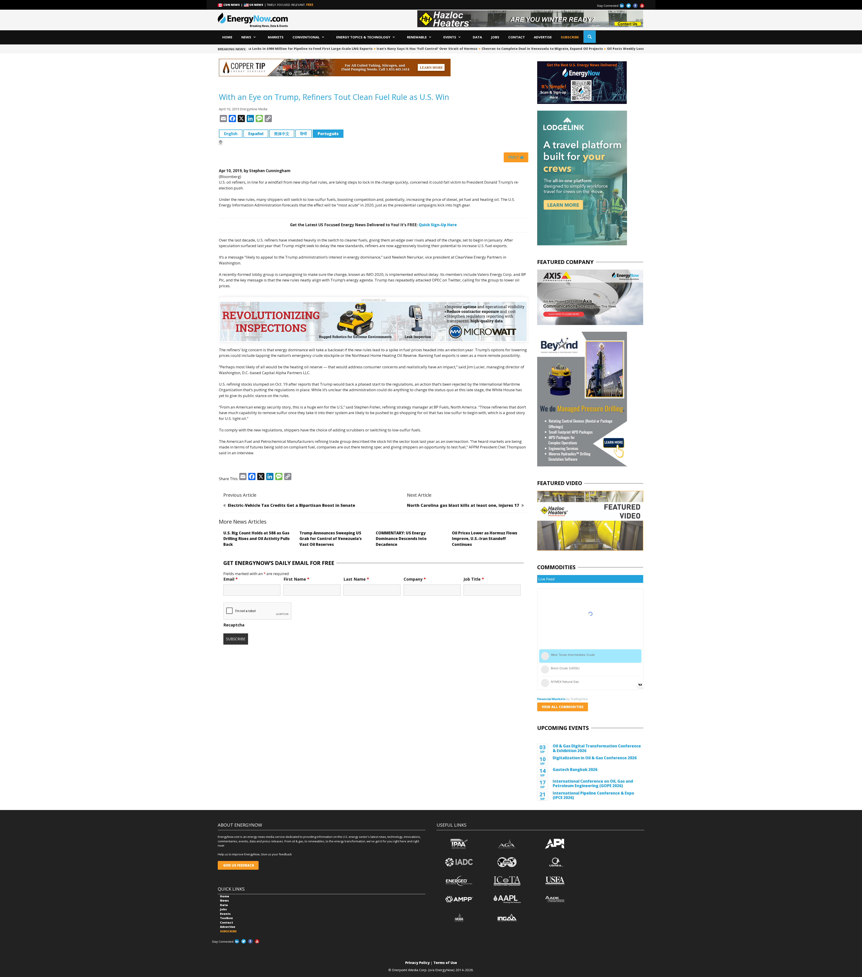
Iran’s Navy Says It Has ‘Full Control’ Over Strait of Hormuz (423, 48)
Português (328, 133)
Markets (276, 37)
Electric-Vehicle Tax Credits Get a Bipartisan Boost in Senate (291, 505)
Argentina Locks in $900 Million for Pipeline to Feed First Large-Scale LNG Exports (299, 48)
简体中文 (281, 133)
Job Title (474, 579)
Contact (516, 37)
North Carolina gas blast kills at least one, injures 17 (463, 505)
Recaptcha (233, 625)
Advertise (543, 37)
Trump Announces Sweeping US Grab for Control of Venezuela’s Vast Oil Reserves (330, 538)
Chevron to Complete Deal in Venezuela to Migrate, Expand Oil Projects (538, 48)
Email (230, 579)
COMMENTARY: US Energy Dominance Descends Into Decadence (401, 538)
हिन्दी (303, 133)
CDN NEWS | (233, 5)
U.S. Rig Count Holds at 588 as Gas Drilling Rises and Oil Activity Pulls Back (256, 538)
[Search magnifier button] (589, 37)
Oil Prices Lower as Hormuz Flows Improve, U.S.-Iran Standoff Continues (484, 538)
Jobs (495, 37)
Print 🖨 (516, 157)
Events (449, 37)
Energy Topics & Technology (363, 37)
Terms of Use (445, 962)
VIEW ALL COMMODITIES (562, 707)
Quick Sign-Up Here (438, 224)
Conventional (306, 37)
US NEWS (256, 5)
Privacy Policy (417, 962)
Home (227, 37)
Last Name (356, 579)
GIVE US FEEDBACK (238, 865)
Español (255, 133)
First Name (296, 579)
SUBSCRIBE (570, 37)
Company (415, 579)
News (246, 37)
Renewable (417, 37)
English (230, 133)
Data (477, 37)
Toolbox (226, 918)
